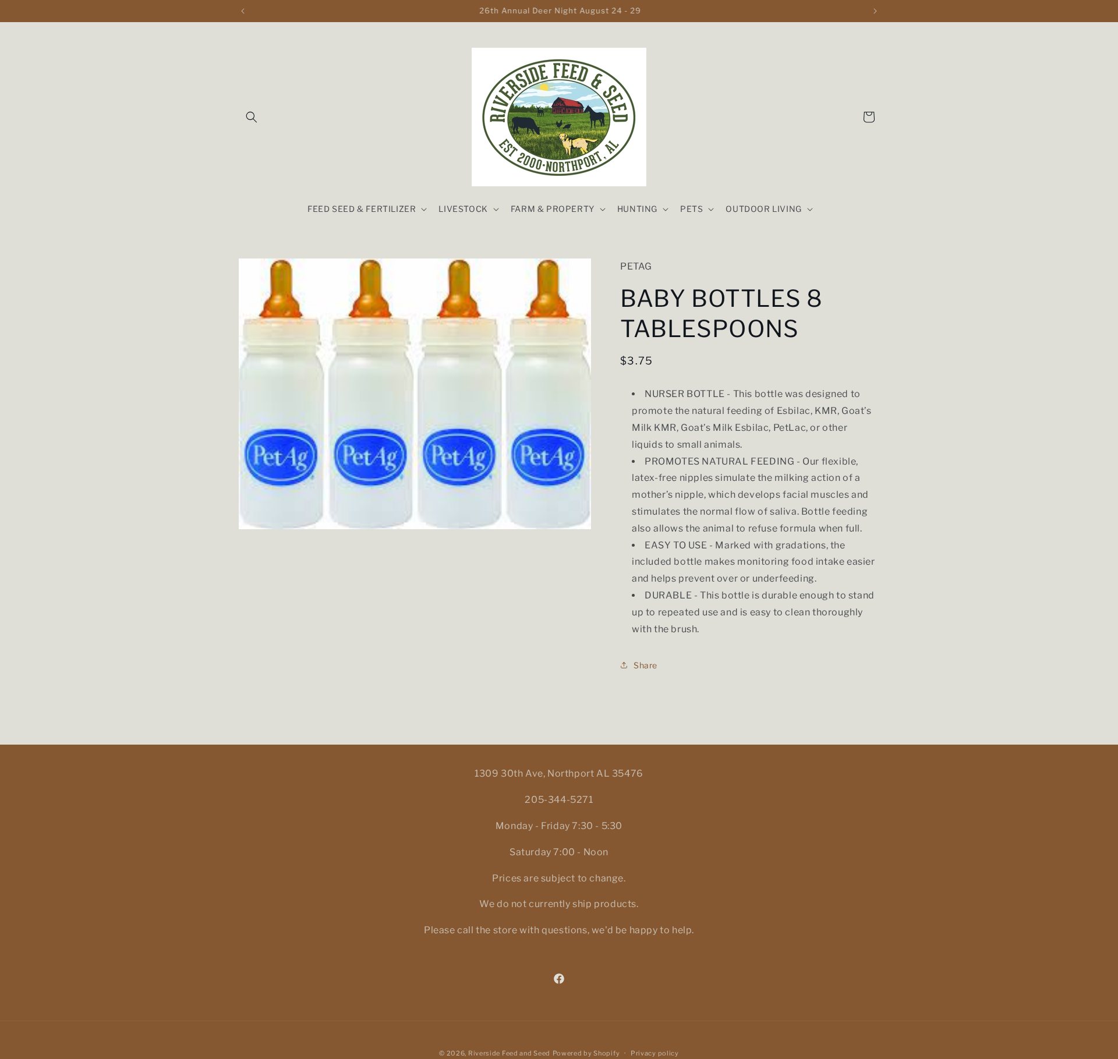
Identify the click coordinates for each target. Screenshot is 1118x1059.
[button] (251, 117)
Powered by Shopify (586, 1053)
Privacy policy (655, 1053)
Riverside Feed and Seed (509, 1053)
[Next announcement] (875, 11)
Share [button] (645, 665)
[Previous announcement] (243, 11)
